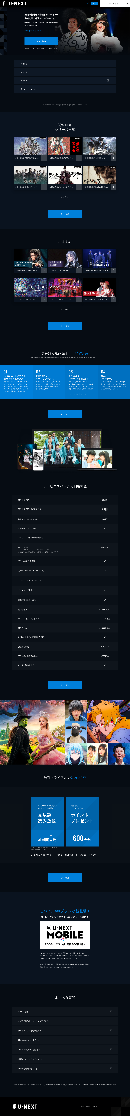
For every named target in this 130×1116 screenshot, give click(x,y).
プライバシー (89, 1106)
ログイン (94, 3)
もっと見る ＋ (65, 197)
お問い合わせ (96, 1106)
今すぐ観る (113, 3)
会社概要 (82, 1106)
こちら (56, 48)
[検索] (88, 3)
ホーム (77, 1106)
